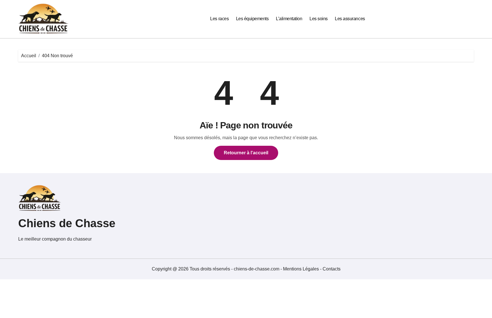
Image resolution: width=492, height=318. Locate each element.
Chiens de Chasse (66, 223)
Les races (219, 18)
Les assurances (350, 18)
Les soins (318, 18)
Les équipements (252, 18)
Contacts (332, 268)
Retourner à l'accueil (246, 152)
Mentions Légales (301, 268)
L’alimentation (289, 18)
